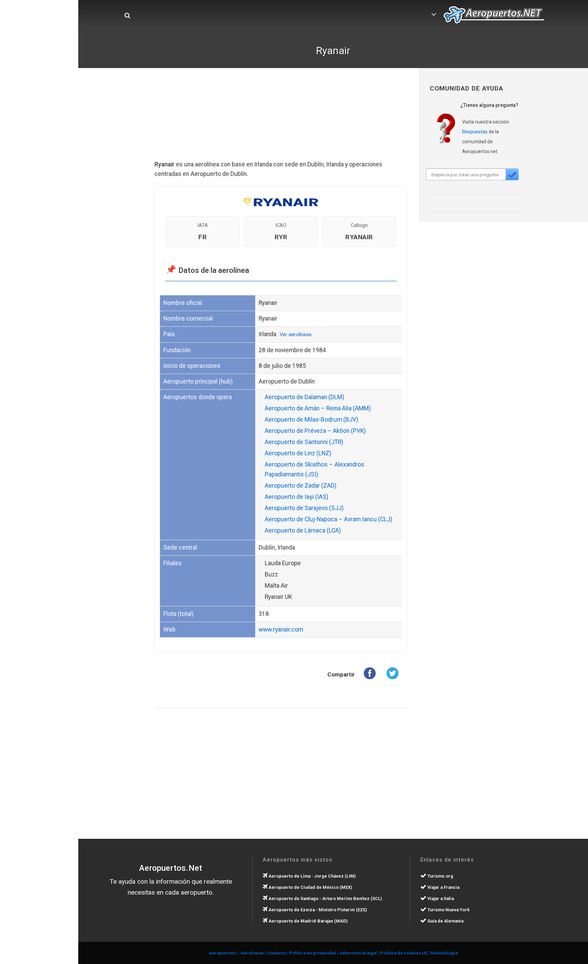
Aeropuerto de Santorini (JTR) (304, 442)
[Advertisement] (281, 119)
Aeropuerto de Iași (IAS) (296, 496)
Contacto (276, 952)
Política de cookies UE (403, 952)
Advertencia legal (358, 952)
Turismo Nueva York (448, 909)
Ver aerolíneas (296, 334)
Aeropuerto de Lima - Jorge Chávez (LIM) (311, 876)
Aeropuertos (222, 952)
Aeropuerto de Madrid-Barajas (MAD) (307, 921)
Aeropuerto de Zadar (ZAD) (301, 485)
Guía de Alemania (444, 921)
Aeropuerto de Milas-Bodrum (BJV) (311, 419)
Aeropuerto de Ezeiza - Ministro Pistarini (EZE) (317, 909)
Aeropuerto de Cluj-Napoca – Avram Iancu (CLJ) (328, 519)
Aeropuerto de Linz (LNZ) (298, 453)
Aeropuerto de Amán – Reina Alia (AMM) (318, 408)
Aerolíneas (252, 952)
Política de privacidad (312, 952)
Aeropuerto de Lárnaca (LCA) (303, 530)
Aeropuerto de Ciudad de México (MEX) (309, 887)
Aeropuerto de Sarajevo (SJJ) (304, 508)
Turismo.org (439, 876)
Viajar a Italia (440, 898)
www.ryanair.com (281, 629)
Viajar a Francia (442, 887)
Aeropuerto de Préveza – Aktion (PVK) (315, 430)
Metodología (444, 952)
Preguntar (512, 174)
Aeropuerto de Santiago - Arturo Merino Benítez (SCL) (324, 898)
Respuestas (475, 131)
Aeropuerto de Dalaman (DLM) (304, 397)
